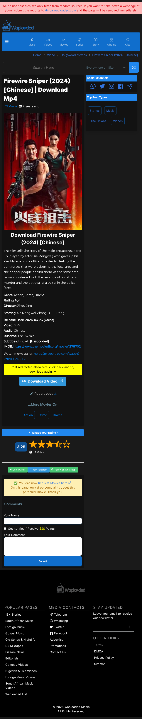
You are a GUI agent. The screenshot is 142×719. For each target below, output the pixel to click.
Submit (43, 561)
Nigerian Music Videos (21, 671)
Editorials (11, 658)
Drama (57, 415)
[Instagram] (111, 87)
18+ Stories (13, 614)
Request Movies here (53, 483)
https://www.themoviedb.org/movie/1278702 (47, 346)
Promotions (58, 646)
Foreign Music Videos (20, 677)
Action (28, 415)
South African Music (19, 621)
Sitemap (100, 664)
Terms (98, 645)
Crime (43, 415)
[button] (7, 41)
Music (110, 110)
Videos (118, 121)
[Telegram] (130, 87)
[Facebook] (120, 87)
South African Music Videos (19, 686)
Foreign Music (15, 627)
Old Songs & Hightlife (20, 639)
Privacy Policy (104, 657)
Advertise (56, 639)
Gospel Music (14, 633)
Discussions (98, 121)
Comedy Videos (16, 664)
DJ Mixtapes (14, 646)
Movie (12, 106)
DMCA (98, 651)
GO (134, 67)
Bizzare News (14, 652)
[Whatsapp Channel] (93, 87)
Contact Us (58, 652)
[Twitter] (102, 87)
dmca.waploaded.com (60, 10)
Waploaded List (16, 694)
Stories (94, 110)
